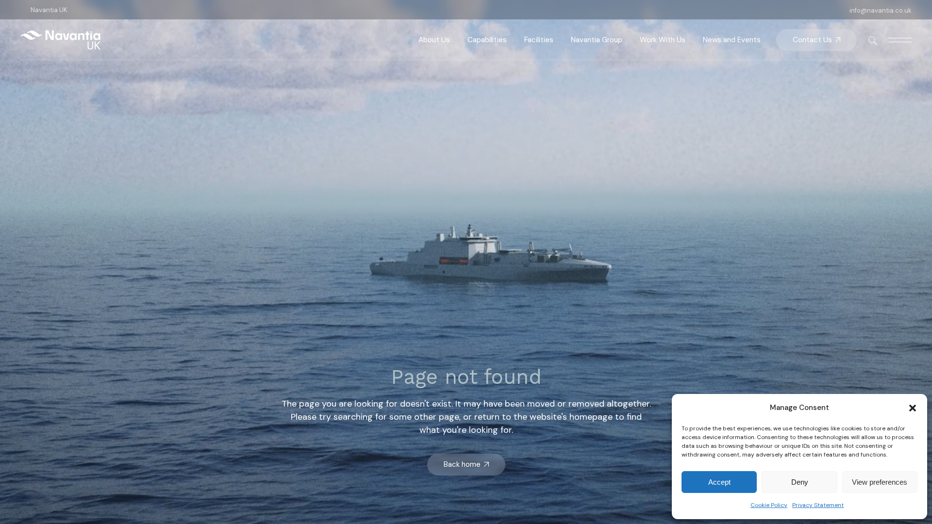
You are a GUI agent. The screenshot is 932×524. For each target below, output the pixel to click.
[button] (912, 408)
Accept (719, 482)
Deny (799, 482)
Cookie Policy (768, 505)
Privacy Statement (818, 505)
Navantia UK (49, 10)
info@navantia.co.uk (880, 10)
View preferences (879, 482)
